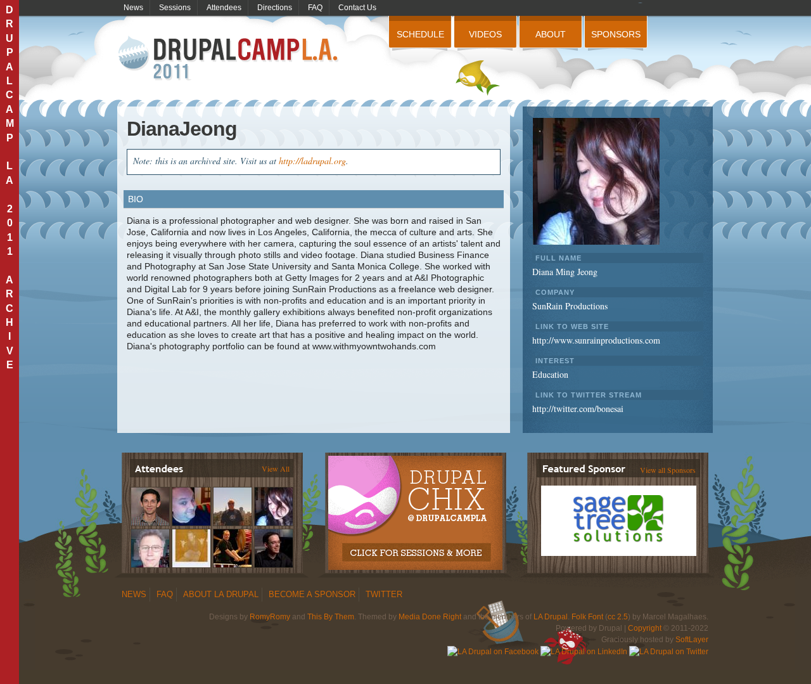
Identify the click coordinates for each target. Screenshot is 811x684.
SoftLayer (691, 639)
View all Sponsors (668, 470)
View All (276, 468)
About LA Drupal (221, 594)
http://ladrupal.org (312, 161)
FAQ (315, 7)
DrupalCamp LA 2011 (229, 58)
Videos (485, 34)
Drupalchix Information (414, 506)
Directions (274, 7)
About (550, 34)
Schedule (420, 34)
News (133, 7)
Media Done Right (430, 616)
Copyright (644, 628)
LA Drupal (550, 616)
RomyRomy (270, 616)
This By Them (330, 616)
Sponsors (616, 34)
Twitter (384, 594)
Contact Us (357, 7)
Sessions (175, 7)
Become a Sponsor (312, 594)
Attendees (224, 7)
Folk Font (587, 616)
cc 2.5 (618, 616)
